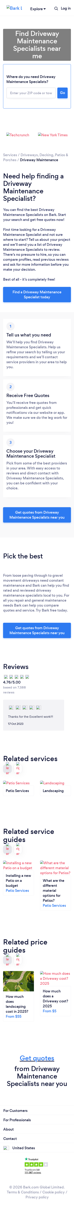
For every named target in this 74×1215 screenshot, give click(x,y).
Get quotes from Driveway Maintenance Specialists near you (37, 515)
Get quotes (37, 1058)
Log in (66, 8)
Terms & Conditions (23, 1192)
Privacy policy (37, 1197)
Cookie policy (53, 1192)
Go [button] (62, 92)
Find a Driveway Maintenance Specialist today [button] (37, 295)
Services (10, 154)
